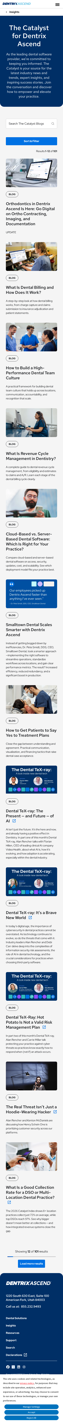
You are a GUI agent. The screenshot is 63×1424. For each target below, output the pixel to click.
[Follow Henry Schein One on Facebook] (8, 1367)
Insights (11, 1325)
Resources (12, 1333)
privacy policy (27, 1383)
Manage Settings (31, 1406)
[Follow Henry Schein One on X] (13, 1367)
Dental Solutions (16, 1318)
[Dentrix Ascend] (17, 4)
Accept (31, 1412)
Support (11, 1340)
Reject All (31, 1417)
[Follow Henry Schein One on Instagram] (24, 1367)
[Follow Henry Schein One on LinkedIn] (19, 1367)
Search (10, 1347)
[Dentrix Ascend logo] (28, 1283)
